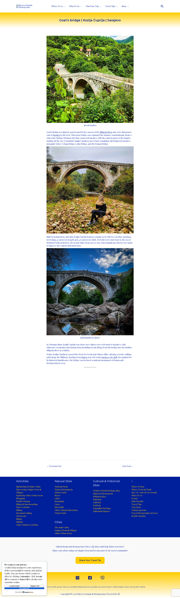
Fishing (19, 522)
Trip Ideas (136, 507)
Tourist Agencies (139, 510)
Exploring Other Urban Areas (29, 495)
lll (119, 594)
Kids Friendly (138, 501)
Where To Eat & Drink (141, 489)
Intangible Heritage (102, 508)
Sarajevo (56, 135)
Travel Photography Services (145, 513)
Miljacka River (106, 132)
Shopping (20, 498)
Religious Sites (99, 496)
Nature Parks (60, 492)
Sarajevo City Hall (109, 357)
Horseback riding (24, 513)
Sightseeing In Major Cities (28, 486)
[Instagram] (77, 578)
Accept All (24, 588)
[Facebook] (90, 578)
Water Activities (23, 507)
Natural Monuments (64, 489)
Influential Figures (101, 511)
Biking (19, 519)
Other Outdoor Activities (27, 525)
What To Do (74, 6)
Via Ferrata (21, 516)
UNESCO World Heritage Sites (106, 490)
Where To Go (57, 6)
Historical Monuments (103, 493)
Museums (97, 499)
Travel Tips (110, 6)
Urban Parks (60, 513)
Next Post (127, 466)
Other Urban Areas (63, 533)
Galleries (97, 502)
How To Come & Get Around (144, 492)
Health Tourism (23, 501)
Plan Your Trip (92, 6)
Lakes (57, 498)
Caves (57, 504)
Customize (14, 586)
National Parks (61, 486)
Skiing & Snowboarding (27, 504)
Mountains (59, 501)
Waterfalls (59, 507)
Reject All (34, 586)
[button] (162, 6)
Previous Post (54, 466)
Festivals (97, 505)
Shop (124, 6)
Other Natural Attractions (66, 510)
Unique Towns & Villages (66, 530)
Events (135, 498)
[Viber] (102, 578)
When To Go (137, 495)
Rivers (57, 495)
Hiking (19, 510)
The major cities (62, 527)
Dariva (84, 357)
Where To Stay (138, 486)
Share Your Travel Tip (90, 560)
